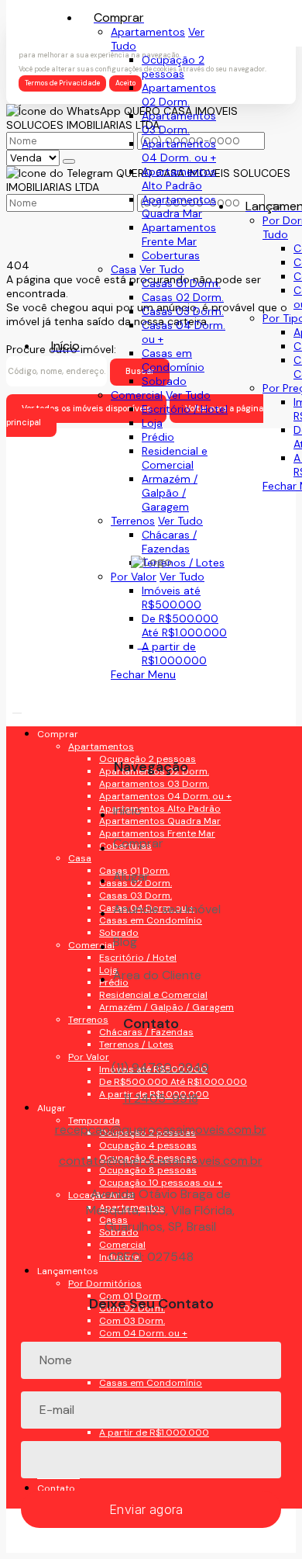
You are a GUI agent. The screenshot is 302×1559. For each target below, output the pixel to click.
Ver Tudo (161, 269)
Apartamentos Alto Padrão (179, 178)
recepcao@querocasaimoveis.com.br (160, 1130)
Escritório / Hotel (185, 409)
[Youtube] (151, 677)
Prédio (158, 437)
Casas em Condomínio (173, 360)
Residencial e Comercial (175, 458)
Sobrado (164, 381)
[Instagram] (151, 731)
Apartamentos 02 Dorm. (179, 95)
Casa (123, 269)
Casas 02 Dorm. (183, 297)
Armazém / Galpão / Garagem (169, 493)
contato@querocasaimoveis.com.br (161, 1161)
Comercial (137, 395)
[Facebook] (151, 649)
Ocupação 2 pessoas (173, 67)
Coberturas (171, 255)
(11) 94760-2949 (160, 1067)
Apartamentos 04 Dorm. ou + (179, 151)
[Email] (151, 704)
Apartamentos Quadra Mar (179, 206)
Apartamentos (148, 32)
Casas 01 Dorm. (181, 283)
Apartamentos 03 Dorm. (179, 123)
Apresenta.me (41, 1546)
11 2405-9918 (160, 1098)
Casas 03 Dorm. (183, 311)
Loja (152, 423)
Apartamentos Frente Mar (179, 234)
